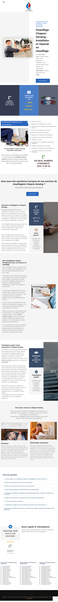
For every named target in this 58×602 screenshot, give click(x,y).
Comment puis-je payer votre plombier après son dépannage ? (22, 489)
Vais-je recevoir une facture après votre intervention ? (20, 486)
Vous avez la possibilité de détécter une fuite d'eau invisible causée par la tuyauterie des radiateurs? (29, 509)
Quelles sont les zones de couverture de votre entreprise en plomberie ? (25, 497)
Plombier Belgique (32, 599)
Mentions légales (23, 599)
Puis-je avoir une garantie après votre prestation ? (19, 482)
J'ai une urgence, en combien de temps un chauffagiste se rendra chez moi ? (26, 479)
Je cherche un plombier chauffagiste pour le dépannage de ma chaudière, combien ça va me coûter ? (29, 493)
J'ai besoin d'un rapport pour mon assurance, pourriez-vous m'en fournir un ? (26, 505)
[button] (29, 479)
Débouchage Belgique (42, 599)
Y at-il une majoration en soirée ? (14, 501)
